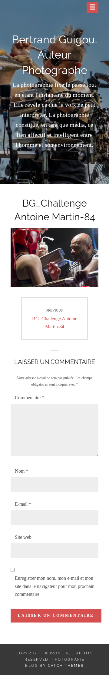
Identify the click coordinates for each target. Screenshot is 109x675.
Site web (23, 537)
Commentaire (29, 397)
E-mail (23, 504)
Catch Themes (66, 665)
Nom (21, 471)
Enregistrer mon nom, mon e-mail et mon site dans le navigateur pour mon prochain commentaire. (54, 586)
